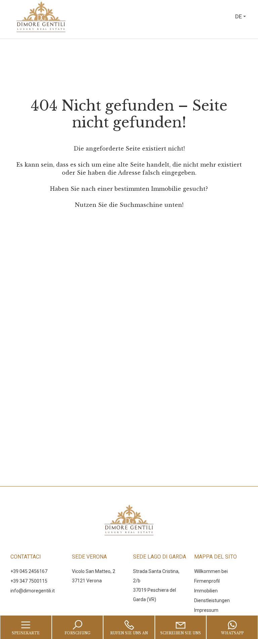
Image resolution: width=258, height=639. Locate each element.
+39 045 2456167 (28, 571)
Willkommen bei (211, 571)
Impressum (206, 610)
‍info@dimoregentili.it (32, 590)
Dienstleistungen (212, 600)
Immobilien (206, 590)
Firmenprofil (207, 581)
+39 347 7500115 (28, 581)
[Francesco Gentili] (64, 16)
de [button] (238, 16)
